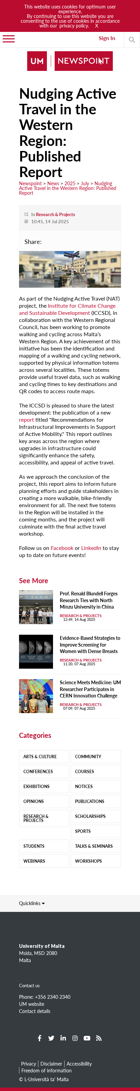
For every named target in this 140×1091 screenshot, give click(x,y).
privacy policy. (74, 25)
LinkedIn (91, 548)
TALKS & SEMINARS (94, 846)
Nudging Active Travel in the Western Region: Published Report (67, 188)
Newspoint (30, 183)
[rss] (99, 1038)
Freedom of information (46, 1070)
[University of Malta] (69, 61)
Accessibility (79, 1063)
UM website (31, 1003)
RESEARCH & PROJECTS (36, 818)
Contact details (34, 1011)
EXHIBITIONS (36, 786)
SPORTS (83, 831)
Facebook (62, 548)
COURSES (84, 771)
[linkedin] (63, 1038)
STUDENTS (34, 846)
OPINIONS (33, 801)
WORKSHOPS (88, 861)
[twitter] (51, 1038)
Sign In (107, 38)
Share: (33, 241)
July (85, 183)
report (26, 419)
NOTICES (84, 786)
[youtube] (87, 1038)
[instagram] (75, 1038)
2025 (70, 183)
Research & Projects (55, 214)
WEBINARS (34, 861)
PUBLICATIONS (89, 801)
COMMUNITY (88, 757)
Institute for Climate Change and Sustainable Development (67, 309)
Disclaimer (51, 1063)
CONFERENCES (38, 771)
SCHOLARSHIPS (90, 816)
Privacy (28, 1063)
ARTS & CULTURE (40, 757)
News (53, 183)
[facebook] (39, 1038)
